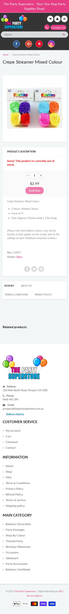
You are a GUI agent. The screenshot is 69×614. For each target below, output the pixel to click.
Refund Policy (14, 494)
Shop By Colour (15, 535)
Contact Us (58, 27)
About (9, 466)
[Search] (64, 34)
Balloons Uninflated (18, 569)
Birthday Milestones (18, 546)
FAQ (8, 477)
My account (13, 430)
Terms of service (16, 500)
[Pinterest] (39, 43)
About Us (26, 285)
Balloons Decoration (18, 524)
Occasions (12, 552)
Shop (9, 471)
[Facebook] (16, 43)
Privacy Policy (43, 294)
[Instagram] (51, 43)
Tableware (12, 558)
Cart (8, 436)
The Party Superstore (25, 591)
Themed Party (14, 541)
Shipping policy (15, 505)
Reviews (9, 285)
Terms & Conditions (16, 294)
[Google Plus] (28, 43)
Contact (11, 447)
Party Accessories (17, 563)
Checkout (12, 442)
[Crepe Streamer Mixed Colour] (34, 108)
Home (5, 54)
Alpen (19, 256)
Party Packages (15, 529)
